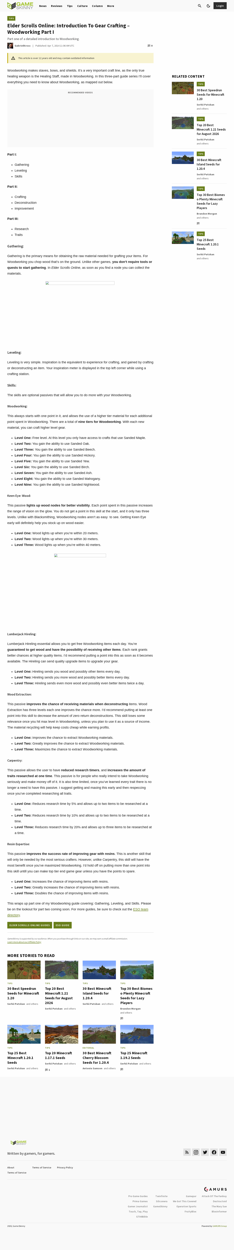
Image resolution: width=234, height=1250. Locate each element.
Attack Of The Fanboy (214, 1196)
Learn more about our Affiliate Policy (24, 942)
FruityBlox (190, 1211)
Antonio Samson (92, 1068)
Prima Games (140, 1201)
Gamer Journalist (138, 1206)
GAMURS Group (220, 1226)
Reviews (56, 6)
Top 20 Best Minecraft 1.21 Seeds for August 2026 (59, 995)
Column (97, 6)
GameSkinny (160, 1206)
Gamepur (191, 1196)
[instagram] (196, 1152)
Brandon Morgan (130, 1008)
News (43, 6)
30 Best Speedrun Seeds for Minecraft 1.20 (23, 993)
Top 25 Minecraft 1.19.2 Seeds (133, 1055)
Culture (82, 6)
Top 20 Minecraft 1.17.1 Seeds (58, 1055)
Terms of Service (41, 1167)
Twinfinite (161, 1196)
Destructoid (220, 1201)
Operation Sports (186, 1206)
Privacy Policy (65, 1167)
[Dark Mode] (208, 5)
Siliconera (161, 1201)
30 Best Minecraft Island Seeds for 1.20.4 (97, 993)
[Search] (199, 5)
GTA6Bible (142, 1216)
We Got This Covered (184, 1201)
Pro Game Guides (138, 1196)
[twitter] (205, 1152)
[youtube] (223, 1152)
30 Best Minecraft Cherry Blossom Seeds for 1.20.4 (97, 1058)
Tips (70, 6)
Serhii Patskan (16, 1004)
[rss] (187, 1152)
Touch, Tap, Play (138, 1211)
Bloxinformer (219, 1211)
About (10, 1167)
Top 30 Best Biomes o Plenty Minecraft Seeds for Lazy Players (136, 995)
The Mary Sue (219, 1206)
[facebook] (214, 1152)
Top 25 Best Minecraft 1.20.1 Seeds (20, 1058)
